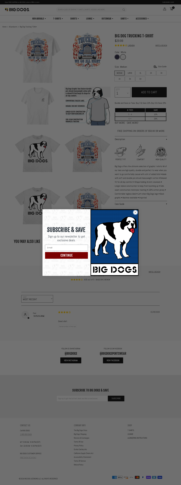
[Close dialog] (135, 212)
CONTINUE (66, 255)
